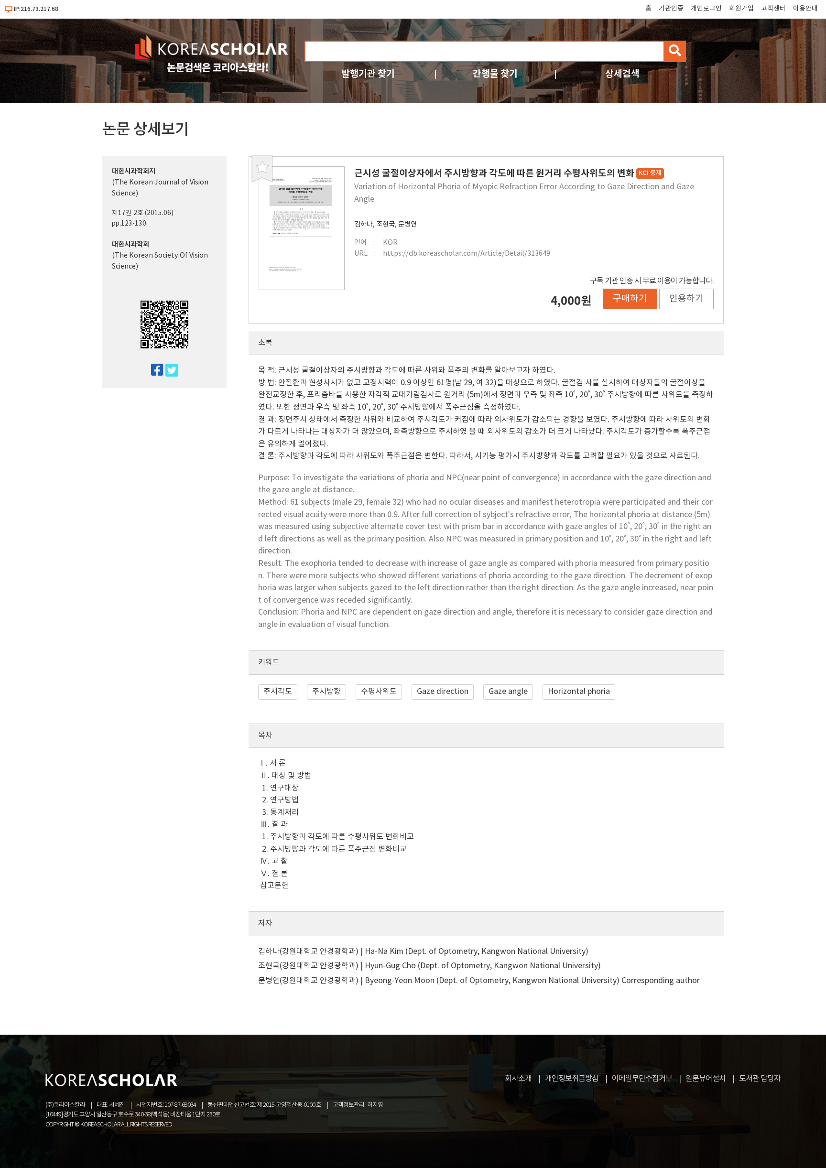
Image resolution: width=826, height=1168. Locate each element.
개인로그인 (706, 8)
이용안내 (805, 8)
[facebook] (153, 371)
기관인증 (671, 8)
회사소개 (518, 1078)
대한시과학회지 (133, 171)
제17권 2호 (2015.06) (143, 213)
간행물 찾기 (495, 73)
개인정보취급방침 (571, 1078)
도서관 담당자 (760, 1078)
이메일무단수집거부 (642, 1078)
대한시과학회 (130, 244)
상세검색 (622, 73)
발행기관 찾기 (368, 73)
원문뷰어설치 (705, 1078)
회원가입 (741, 8)
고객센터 (773, 8)
